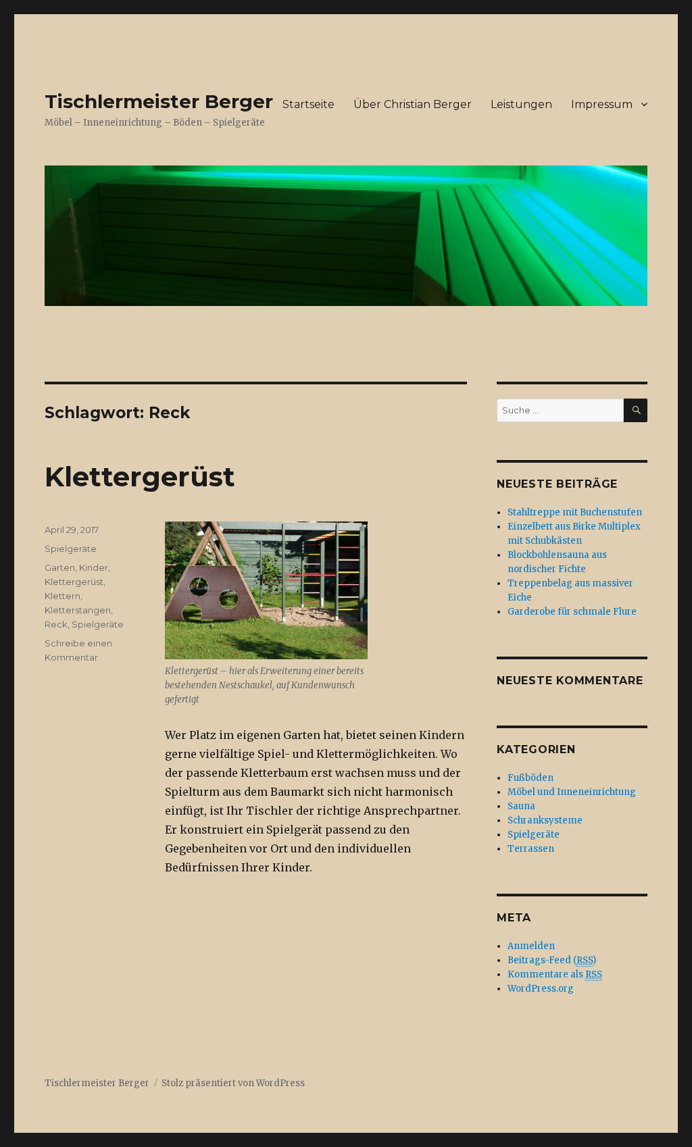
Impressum (602, 104)
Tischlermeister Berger (159, 101)
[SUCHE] (635, 410)
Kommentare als (555, 974)
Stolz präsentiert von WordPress (233, 1083)
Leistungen (521, 104)
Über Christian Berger (412, 104)
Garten (60, 567)
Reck (56, 624)
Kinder (93, 567)
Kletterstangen (78, 610)
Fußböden (530, 778)
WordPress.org (541, 988)
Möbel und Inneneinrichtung (572, 792)
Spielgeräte (71, 548)
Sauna (521, 806)
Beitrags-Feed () (552, 960)
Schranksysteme (545, 820)
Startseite (308, 104)
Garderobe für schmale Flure (572, 611)
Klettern (62, 595)
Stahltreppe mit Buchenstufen (575, 512)
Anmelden (531, 946)
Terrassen (531, 849)
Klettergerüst (140, 476)
